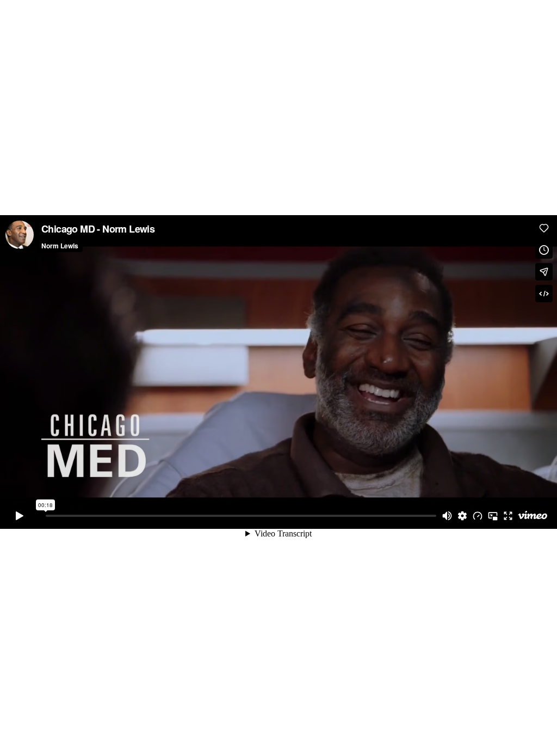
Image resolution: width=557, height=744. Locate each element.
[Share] (544, 271)
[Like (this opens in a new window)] (544, 228)
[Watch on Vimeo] (532, 515)
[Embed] (544, 293)
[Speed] (477, 515)
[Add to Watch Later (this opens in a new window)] (544, 250)
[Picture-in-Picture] (492, 515)
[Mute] (447, 515)
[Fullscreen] (508, 515)
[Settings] (462, 515)
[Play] (19, 516)
